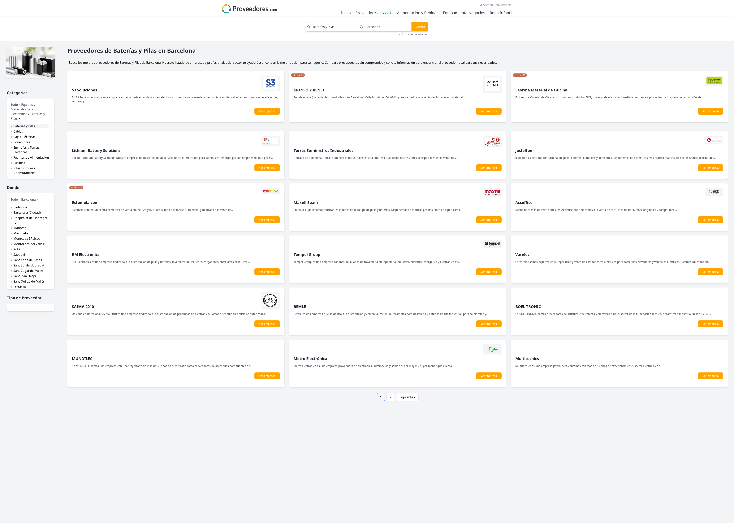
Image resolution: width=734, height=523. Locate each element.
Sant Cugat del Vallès (28, 271)
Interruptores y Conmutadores (24, 170)
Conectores (21, 142)
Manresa (19, 228)
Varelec (522, 254)
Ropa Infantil (501, 13)
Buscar (420, 27)
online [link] (386, 12)
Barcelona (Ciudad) (27, 212)
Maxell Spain (306, 202)
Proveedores (366, 13)
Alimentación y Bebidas (417, 13)
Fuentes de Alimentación (31, 157)
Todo (14, 105)
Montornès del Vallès (28, 244)
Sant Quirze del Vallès (29, 281)
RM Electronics (86, 254)
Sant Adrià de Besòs (27, 260)
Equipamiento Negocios (464, 13)
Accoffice (524, 202)
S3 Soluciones (84, 90)
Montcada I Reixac (26, 238)
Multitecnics (527, 358)
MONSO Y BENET (309, 90)
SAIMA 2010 (83, 306)
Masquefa (20, 233)
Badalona (20, 207)
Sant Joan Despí (24, 276)
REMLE (300, 306)
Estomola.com (85, 202)
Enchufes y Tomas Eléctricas (26, 149)
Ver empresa (267, 111)
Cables (18, 131)
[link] (298, 75)
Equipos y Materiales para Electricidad (23, 109)
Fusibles (19, 163)
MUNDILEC (82, 358)
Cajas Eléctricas (24, 137)
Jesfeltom (524, 150)
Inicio (346, 13)
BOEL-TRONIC (528, 306)
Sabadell (19, 255)
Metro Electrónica (310, 358)
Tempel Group (307, 254)
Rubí (16, 249)
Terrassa (19, 287)
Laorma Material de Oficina (541, 90)
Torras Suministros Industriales (323, 150)
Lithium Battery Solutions (96, 150)
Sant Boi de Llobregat (28, 265)
